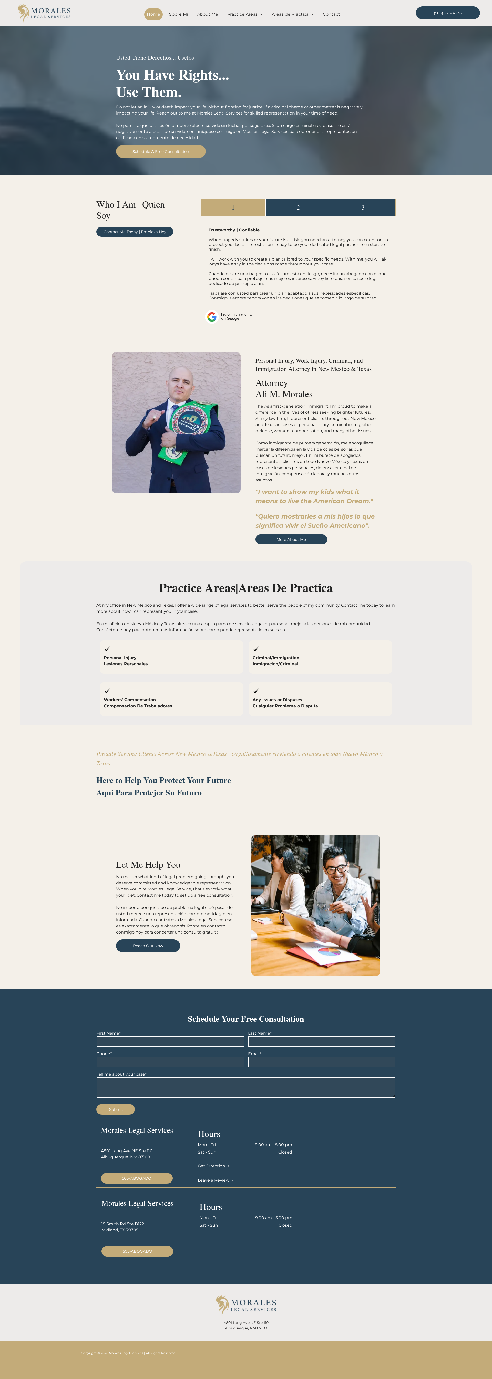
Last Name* (260, 1033)
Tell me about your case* (122, 1074)
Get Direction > (214, 1166)
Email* (254, 1053)
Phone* (104, 1053)
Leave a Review (213, 1180)
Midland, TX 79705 (119, 1230)
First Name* (109, 1033)
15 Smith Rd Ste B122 (122, 1223)
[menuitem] (155, 14)
